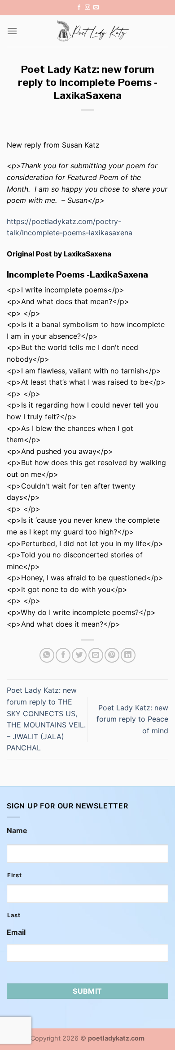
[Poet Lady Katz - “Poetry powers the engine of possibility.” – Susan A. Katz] (93, 31)
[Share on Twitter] (79, 655)
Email (16, 932)
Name (17, 830)
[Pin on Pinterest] (112, 655)
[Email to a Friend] (95, 655)
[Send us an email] (96, 7)
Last (14, 915)
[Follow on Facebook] (79, 7)
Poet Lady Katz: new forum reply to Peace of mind (132, 719)
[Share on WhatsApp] (46, 655)
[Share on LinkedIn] (128, 655)
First (14, 875)
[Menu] (12, 31)
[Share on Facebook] (63, 655)
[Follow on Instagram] (87, 7)
